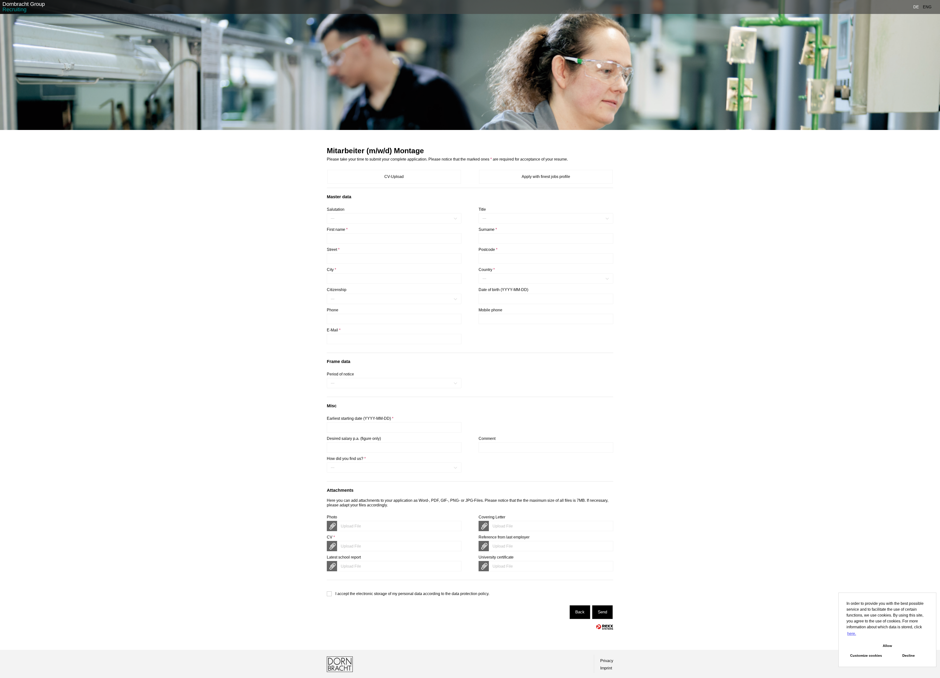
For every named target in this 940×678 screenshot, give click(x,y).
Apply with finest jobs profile (546, 177)
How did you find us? (346, 458)
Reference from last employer (504, 537)
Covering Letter (492, 517)
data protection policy (470, 594)
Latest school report (344, 557)
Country (487, 270)
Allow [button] (887, 646)
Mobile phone (490, 310)
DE (916, 7)
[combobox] (394, 218)
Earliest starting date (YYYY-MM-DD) (360, 418)
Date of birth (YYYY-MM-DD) (503, 290)
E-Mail (334, 330)
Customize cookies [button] (866, 655)
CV (331, 537)
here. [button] (851, 633)
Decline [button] (908, 655)
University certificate (496, 557)
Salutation (335, 209)
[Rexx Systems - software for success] (604, 627)
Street (333, 249)
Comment (487, 438)
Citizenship (336, 290)
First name (337, 229)
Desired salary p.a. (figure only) (354, 438)
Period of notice (340, 374)
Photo (332, 517)
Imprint (606, 668)
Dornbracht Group (23, 6)
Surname (488, 229)
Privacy (606, 661)
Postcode (488, 249)
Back (580, 612)
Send (602, 612)
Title (482, 209)
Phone (332, 310)
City (331, 270)
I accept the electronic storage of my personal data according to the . (412, 594)
